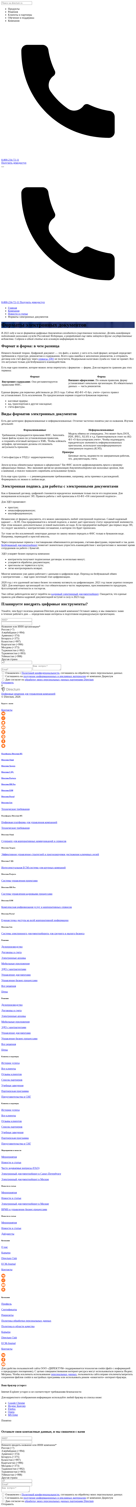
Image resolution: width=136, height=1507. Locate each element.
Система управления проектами (19, 880)
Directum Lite (6, 803)
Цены (4, 991)
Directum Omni (7, 760)
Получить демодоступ (13, 162)
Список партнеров (11, 1079)
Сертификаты (9, 1309)
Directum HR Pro (8, 784)
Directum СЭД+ (7, 772)
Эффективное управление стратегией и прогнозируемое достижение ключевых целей (50, 854)
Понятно (6, 1420)
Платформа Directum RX (11, 754)
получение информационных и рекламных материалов (54, 676)
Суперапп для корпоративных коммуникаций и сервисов (33, 841)
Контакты (6, 710)
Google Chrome (16, 1403)
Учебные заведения (12, 1085)
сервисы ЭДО (46, 359)
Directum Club (9, 1258)
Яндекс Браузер (17, 1406)
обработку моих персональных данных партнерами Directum (59, 679)
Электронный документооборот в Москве (25, 1179)
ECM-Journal (8, 1263)
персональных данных (64, 1374)
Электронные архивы (13, 958)
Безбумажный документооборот (19, 545)
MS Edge (13, 1414)
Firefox (12, 1409)
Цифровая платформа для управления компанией (29, 822)
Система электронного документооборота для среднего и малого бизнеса (42, 933)
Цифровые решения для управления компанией (28, 693)
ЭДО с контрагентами (13, 969)
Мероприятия (9, 1156)
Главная (12, 307)
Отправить (7, 682)
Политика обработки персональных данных (26, 1320)
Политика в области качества (17, 1326)
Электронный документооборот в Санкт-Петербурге (31, 1173)
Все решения (8, 986)
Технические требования (15, 809)
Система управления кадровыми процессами (26, 893)
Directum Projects (8, 778)
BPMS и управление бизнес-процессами (24, 1209)
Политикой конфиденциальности (40, 673)
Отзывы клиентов (11, 1074)
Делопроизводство (12, 946)
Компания (13, 310)
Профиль (6, 1303)
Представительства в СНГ (16, 1096)
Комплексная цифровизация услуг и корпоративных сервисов (36, 907)
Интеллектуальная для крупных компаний (33, 867)
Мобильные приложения (15, 963)
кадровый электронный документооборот (75, 594)
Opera (11, 1412)
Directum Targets (8, 766)
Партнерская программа (15, 1091)
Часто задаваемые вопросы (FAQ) (20, 1168)
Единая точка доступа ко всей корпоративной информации (34, 920)
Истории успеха (10, 1063)
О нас (4, 1247)
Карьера (5, 1252)
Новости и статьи (18, 313)
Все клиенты (8, 1068)
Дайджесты (7, 1233)
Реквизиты (7, 1315)
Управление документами (16, 974)
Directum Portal (7, 796)
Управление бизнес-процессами (19, 980)
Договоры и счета (11, 952)
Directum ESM (7, 790)
